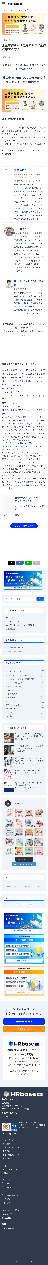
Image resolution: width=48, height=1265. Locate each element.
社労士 (39, 886)
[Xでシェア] (11, 563)
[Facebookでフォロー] (17, 903)
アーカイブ (24, 712)
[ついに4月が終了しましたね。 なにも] (9, 813)
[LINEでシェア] (28, 563)
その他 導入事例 (25, 686)
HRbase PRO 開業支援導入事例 (25, 679)
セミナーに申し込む (24, 525)
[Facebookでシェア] (19, 563)
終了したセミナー (10, 40)
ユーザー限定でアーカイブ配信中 (20, 625)
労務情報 (27, 886)
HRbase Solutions (12, 1195)
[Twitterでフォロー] (24, 903)
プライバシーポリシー (13, 391)
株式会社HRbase (11, 1202)
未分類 (24, 716)
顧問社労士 (24, 708)
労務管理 (25, 697)
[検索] (40, 599)
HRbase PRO (9, 1183)
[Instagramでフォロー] (30, 903)
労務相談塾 (11, 628)
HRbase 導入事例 (25, 682)
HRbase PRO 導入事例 (16, 647)
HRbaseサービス (12, 886)
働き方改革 (25, 694)
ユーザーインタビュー (24, 671)
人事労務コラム (24, 690)
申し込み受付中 (12, 617)
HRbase (7, 1187)
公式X (4, 1224)
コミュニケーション (25, 701)
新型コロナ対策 (24, 705)
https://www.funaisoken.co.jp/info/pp (23, 446)
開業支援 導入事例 (14, 651)
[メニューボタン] (3, 3)
